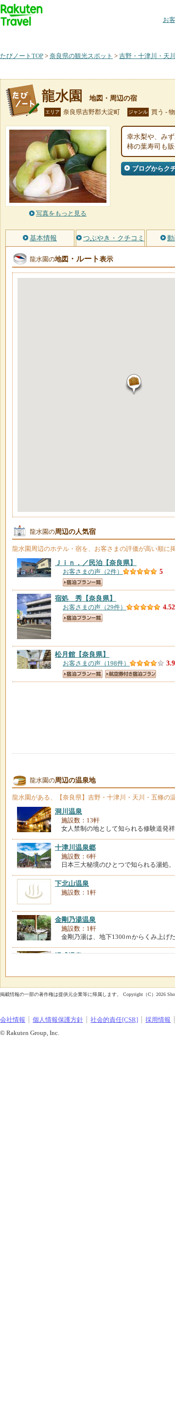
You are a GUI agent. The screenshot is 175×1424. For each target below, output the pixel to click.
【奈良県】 (96, 562)
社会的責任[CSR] (114, 1019)
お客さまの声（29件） (94, 607)
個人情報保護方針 (58, 1019)
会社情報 (12, 1019)
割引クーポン (153, 36)
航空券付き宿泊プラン (130, 674)
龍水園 (62, 95)
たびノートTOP (21, 55)
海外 (73, 36)
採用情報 (158, 1019)
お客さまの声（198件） (96, 663)
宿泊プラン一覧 (83, 582)
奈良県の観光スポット (81, 55)
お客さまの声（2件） (93, 571)
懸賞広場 (113, 36)
